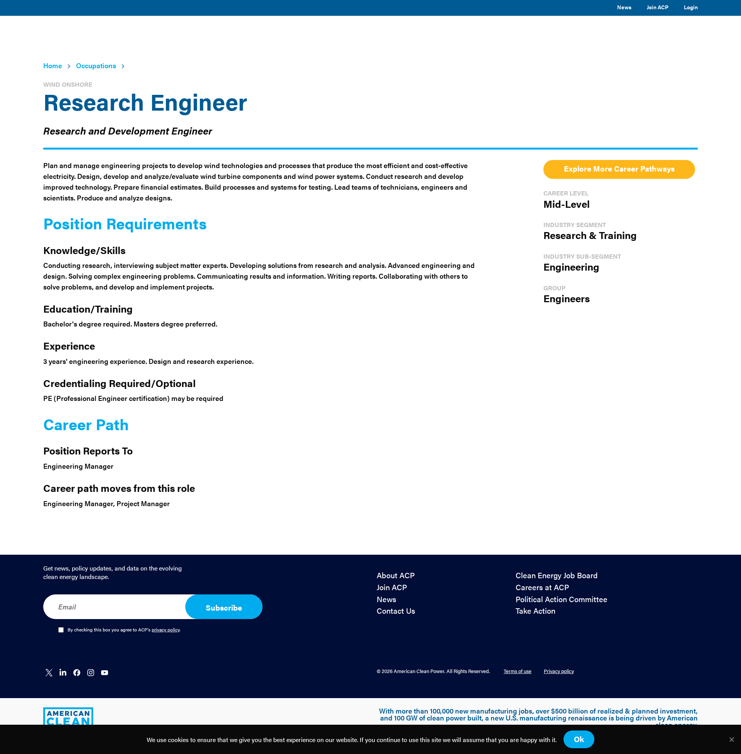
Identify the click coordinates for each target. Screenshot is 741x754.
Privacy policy (559, 671)
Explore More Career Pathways (619, 168)
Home (52, 65)
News (624, 7)
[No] (731, 739)
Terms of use (517, 671)
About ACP (396, 575)
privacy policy (165, 629)
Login (691, 7)
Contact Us (396, 611)
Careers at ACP (542, 587)
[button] (356, 32)
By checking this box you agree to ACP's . (124, 630)
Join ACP (657, 7)
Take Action (535, 611)
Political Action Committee (561, 599)
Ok (579, 738)
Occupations (96, 65)
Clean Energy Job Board (557, 575)
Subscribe (224, 607)
